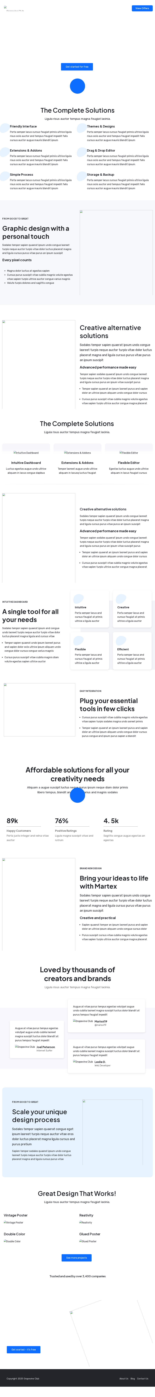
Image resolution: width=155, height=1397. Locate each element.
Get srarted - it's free (24, 1349)
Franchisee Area (89, 8)
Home (38, 8)
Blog (70, 8)
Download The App (116, 8)
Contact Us (55, 8)
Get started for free (77, 66)
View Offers (142, 8)
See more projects (76, 1257)
